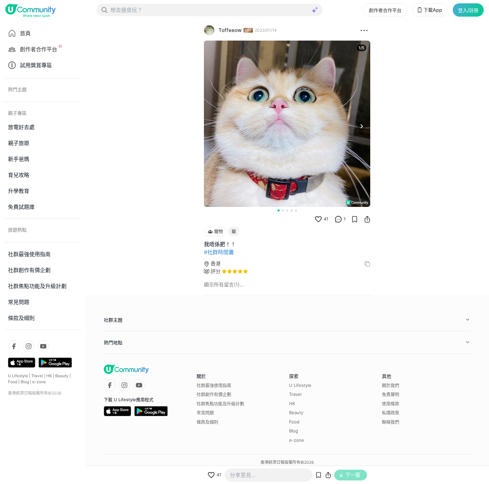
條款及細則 (207, 421)
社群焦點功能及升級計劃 (220, 403)
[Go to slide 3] (287, 210)
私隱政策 (390, 412)
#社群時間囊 (219, 252)
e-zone (39, 381)
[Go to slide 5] (296, 210)
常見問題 (205, 412)
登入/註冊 (468, 10)
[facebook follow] (14, 346)
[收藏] (355, 219)
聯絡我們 (390, 421)
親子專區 (17, 113)
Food (12, 381)
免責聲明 (390, 394)
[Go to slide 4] (291, 210)
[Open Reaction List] (364, 30)
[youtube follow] (43, 346)
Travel (37, 375)
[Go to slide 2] (283, 210)
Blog (25, 381)
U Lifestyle (18, 375)
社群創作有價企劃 (214, 394)
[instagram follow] (29, 346)
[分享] (367, 219)
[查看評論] (338, 219)
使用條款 (390, 403)
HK (49, 375)
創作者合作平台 (385, 10)
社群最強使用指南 (214, 385)
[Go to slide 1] (278, 210)
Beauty (62, 375)
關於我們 (390, 385)
